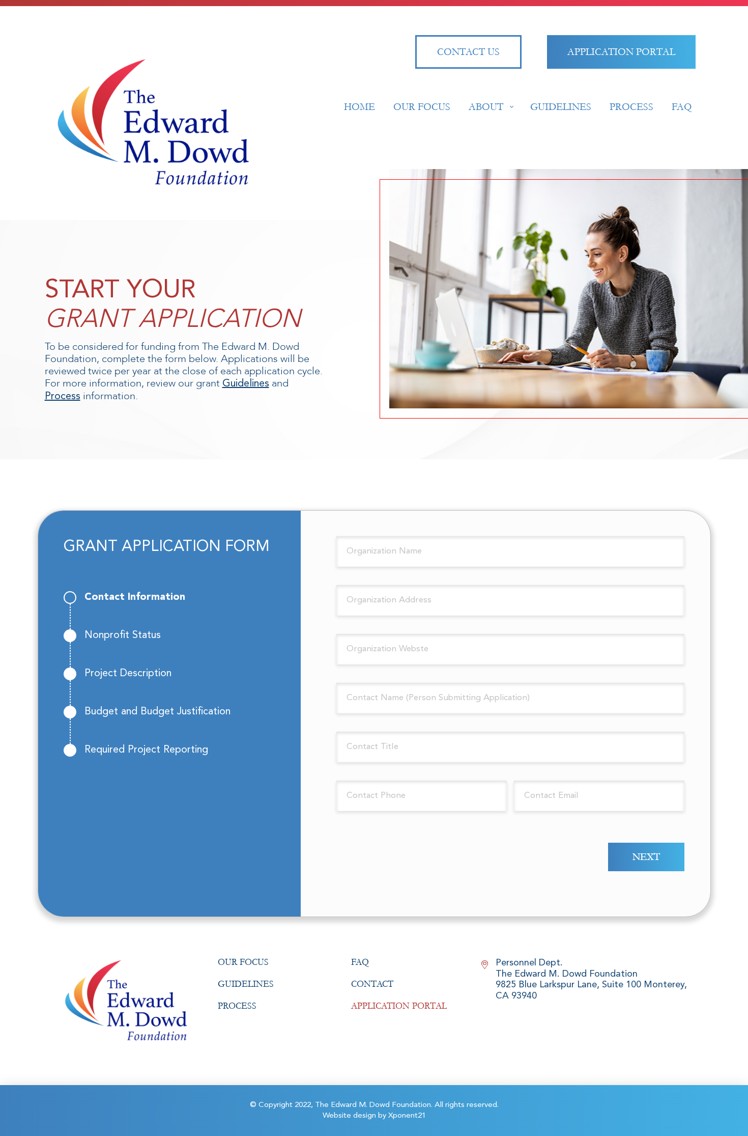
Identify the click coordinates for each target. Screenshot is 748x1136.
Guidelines (245, 384)
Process (62, 397)
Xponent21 (407, 1116)
